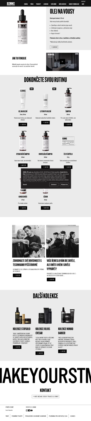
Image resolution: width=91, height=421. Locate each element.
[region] (46, 178)
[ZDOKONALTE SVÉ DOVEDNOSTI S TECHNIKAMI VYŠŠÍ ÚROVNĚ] (28, 253)
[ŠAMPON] (68, 106)
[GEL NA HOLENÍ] (23, 106)
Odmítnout (54, 184)
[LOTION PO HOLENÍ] (45, 106)
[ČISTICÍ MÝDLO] (68, 149)
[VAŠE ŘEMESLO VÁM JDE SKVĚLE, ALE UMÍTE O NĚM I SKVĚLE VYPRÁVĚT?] (62, 253)
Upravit (25, 184)
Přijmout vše (64, 184)
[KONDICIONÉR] (23, 191)
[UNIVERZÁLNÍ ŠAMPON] (45, 149)
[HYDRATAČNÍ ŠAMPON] (23, 149)
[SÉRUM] (45, 191)
